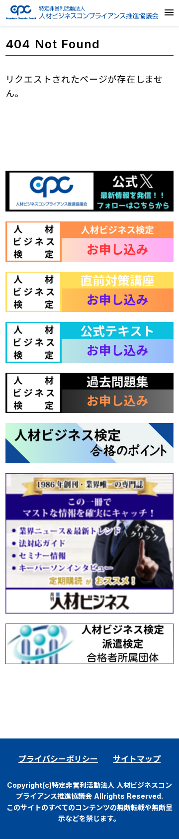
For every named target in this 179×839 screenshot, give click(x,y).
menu (169, 12)
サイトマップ (137, 759)
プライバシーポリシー (58, 759)
